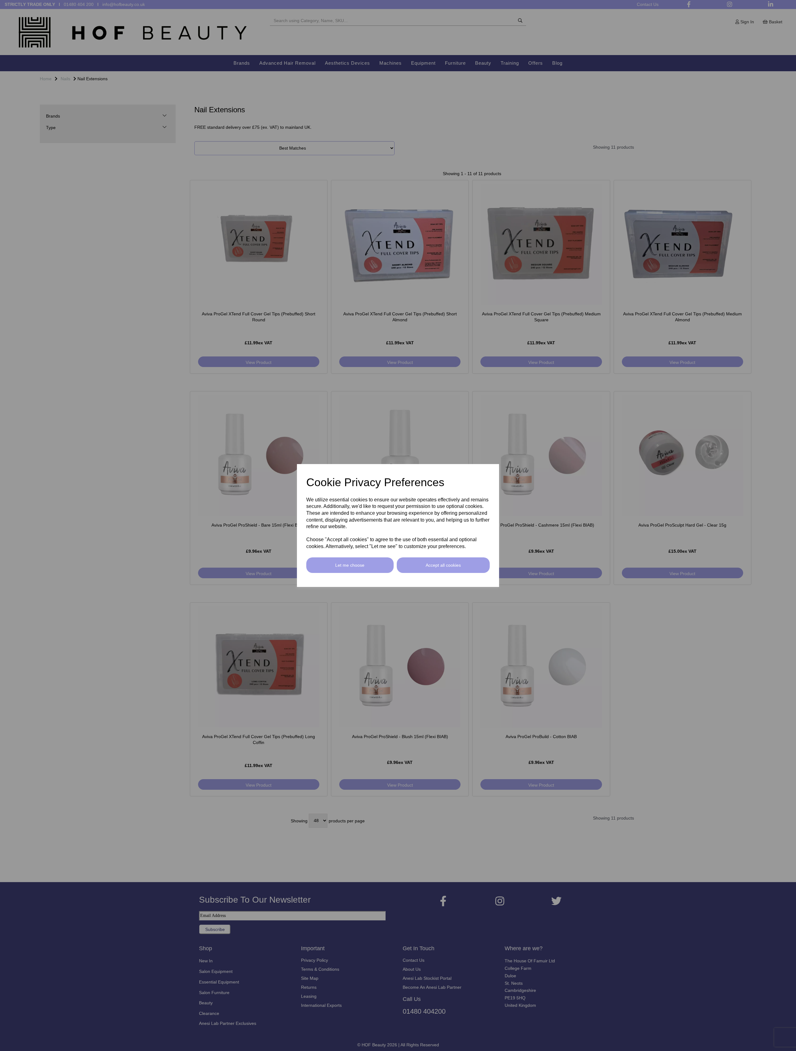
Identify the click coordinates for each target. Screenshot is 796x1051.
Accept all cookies (443, 565)
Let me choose (349, 565)
